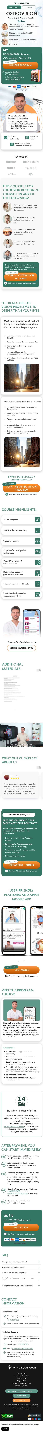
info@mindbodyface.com (14, 1126)
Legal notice (21, 1381)
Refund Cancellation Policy (21, 1383)
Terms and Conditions (21, 1376)
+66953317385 (13, 1191)
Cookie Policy (21, 1378)
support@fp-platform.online (22, 1348)
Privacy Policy (21, 1373)
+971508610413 (22, 1344)
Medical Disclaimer (21, 1385)
